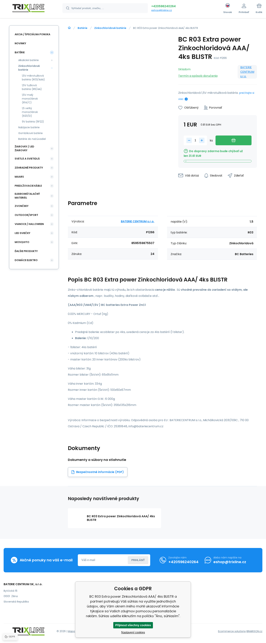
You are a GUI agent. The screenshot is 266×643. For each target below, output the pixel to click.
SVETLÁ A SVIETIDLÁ (27, 158)
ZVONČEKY (21, 206)
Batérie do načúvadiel (32, 139)
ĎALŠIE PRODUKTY (26, 251)
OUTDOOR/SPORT (26, 215)
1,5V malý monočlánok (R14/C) (30, 98)
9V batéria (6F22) (33, 121)
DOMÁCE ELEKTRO (26, 260)
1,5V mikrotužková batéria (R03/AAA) (33, 77)
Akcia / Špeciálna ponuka (32, 34)
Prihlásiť (138, 560)
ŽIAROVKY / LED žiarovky (24, 148)
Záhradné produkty (29, 167)
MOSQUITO (22, 242)
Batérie (82, 28)
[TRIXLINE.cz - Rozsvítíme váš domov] (69, 27)
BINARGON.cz (254, 631)
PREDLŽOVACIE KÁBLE (28, 186)
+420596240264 (163, 6)
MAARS (19, 177)
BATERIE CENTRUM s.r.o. (247, 71)
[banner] (28, 8)
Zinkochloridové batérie (110, 28)
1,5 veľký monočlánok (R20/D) (30, 112)
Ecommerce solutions (232, 631)
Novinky (20, 43)
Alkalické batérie (28, 60)
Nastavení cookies (133, 632)
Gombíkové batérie (30, 133)
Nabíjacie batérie (29, 127)
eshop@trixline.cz (161, 10)
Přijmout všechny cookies (133, 625)
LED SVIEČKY (22, 233)
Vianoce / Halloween (29, 224)
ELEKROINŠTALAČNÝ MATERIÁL (27, 195)
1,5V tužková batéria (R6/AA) (32, 87)
